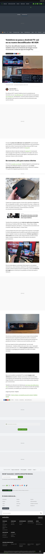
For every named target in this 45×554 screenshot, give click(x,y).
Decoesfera (5, 535)
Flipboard (18, 53)
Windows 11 (32, 505)
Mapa (22, 32)
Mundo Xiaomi (5, 529)
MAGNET (27, 3)
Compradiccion (5, 537)
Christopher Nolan (16, 32)
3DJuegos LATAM (14, 544)
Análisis (18, 499)
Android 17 (30, 469)
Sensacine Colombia (21, 546)
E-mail (19, 53)
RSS (20, 485)
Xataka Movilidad (33, 501)
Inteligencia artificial (34, 503)
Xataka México (5, 544)
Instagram (39, 3)
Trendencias (5, 534)
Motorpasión (38, 522)
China (4, 32)
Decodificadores (29, 399)
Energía (18, 501)
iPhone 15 (39, 32)
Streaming (4, 499)
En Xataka (22, 213)
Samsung (18, 503)
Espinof (20, 524)
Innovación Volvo (24, 14)
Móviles (4, 501)
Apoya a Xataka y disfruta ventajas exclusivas (20, 490)
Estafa (10, 32)
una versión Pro (9, 96)
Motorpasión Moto (39, 524)
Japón (33, 32)
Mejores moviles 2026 (15, 469)
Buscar (41, 513)
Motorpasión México (38, 544)
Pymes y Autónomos (13, 536)
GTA (35, 32)
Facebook (14, 53)
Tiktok (35, 3)
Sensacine (21, 522)
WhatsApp (33, 3)
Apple (4, 503)
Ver (23, 429)
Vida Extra (12, 524)
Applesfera (4, 525)
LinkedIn (24, 485)
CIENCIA (18, 3)
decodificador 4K (18, 95)
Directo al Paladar (31, 522)
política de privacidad (17, 479)
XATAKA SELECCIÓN (11, 3)
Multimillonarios (27, 32)
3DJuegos (12, 522)
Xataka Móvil (5, 524)
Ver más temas (6, 508)
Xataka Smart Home (5, 528)
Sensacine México (22, 544)
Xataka (4, 522)
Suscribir (20, 476)
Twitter (43, 3)
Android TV (28, 151)
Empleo (18, 505)
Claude (34, 469)
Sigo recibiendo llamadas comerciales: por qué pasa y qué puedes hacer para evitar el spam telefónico (29, 216)
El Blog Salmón (13, 534)
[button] (13, 88)
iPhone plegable (23, 469)
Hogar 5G (27, 147)
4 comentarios (10, 53)
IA (7, 32)
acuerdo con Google (16, 164)
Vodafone (22, 399)
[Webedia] (42, 1)
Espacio (31, 499)
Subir (39, 517)
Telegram (37, 3)
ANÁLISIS (5, 3)
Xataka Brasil (5, 545)
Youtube (41, 3)
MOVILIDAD (23, 3)
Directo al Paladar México (31, 544)
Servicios (16, 399)
